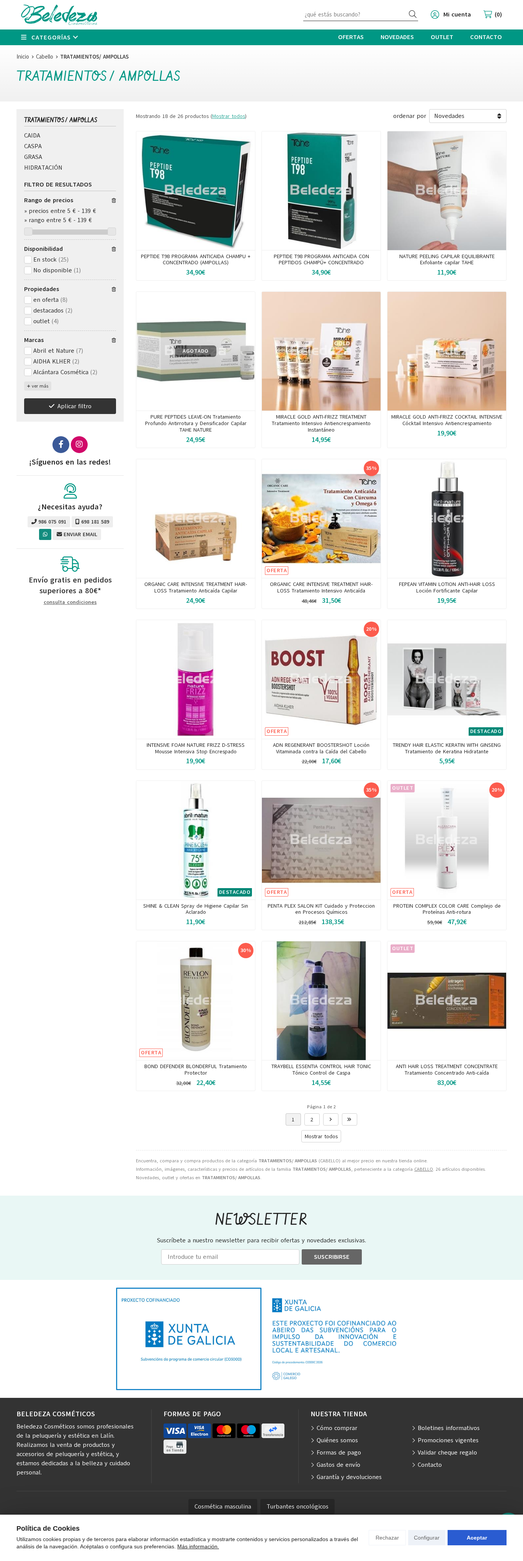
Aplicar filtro (74, 406)
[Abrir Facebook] (61, 444)
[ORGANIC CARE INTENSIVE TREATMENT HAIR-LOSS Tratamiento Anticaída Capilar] (195, 518)
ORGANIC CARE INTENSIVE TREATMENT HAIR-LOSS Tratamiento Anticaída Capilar (195, 587)
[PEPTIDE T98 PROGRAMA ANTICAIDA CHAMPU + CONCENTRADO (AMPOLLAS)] (195, 190)
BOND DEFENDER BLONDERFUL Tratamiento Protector (195, 1070)
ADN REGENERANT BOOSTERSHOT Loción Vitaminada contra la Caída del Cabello (321, 748)
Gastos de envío (338, 1465)
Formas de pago (339, 1452)
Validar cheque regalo (447, 1452)
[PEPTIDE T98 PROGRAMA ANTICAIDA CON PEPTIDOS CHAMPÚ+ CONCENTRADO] (321, 190)
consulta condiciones (70, 602)
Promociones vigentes (448, 1440)
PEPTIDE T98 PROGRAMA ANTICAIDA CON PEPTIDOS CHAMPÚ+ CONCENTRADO (321, 260)
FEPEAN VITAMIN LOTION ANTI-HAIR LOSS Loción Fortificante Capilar (447, 587)
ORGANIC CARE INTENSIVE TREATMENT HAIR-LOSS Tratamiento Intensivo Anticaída (321, 587)
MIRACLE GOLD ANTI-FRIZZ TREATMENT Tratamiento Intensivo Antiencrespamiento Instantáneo (321, 423)
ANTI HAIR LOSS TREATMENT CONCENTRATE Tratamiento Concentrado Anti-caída (447, 1070)
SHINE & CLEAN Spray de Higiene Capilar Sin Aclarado (195, 909)
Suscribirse (332, 1257)
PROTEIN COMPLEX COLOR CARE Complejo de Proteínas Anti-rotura (447, 909)
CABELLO (423, 1169)
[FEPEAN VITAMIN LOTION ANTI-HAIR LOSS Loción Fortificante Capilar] (446, 518)
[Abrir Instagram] (79, 444)
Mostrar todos (228, 116)
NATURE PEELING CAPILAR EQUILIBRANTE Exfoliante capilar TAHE (447, 260)
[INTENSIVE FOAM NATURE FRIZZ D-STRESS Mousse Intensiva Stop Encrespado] (195, 679)
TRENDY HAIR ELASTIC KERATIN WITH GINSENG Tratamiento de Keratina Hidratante (447, 748)
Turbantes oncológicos (297, 1506)
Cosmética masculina (222, 1506)
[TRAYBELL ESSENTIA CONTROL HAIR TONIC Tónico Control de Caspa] (321, 1000)
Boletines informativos (449, 1428)
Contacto (430, 1465)
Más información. (198, 1546)
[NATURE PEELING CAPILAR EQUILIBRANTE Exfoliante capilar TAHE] (446, 190)
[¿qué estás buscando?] (360, 14)
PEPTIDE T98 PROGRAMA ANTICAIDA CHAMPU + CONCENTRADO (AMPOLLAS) (195, 260)
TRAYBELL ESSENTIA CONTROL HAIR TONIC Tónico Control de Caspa (321, 1070)
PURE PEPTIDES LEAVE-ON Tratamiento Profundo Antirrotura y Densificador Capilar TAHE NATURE (196, 423)
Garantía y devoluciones (349, 1477)
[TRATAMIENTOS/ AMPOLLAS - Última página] (330, 1119)
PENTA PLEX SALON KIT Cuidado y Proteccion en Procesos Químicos (321, 909)
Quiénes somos (337, 1440)
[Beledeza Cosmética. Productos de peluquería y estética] (59, 15)
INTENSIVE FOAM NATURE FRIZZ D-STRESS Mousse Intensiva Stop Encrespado (196, 748)
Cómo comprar (337, 1428)
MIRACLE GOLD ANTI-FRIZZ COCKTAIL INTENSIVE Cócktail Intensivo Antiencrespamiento (446, 420)
